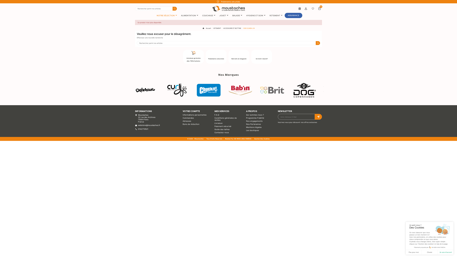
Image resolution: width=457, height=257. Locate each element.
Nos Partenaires (253, 124)
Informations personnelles (195, 115)
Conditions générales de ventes (225, 119)
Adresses (187, 121)
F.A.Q (216, 115)
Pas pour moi (414, 252)
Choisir (429, 252)
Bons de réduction (191, 124)
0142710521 (143, 129)
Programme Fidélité (255, 118)
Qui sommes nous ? (255, 115)
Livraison (218, 123)
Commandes (188, 118)
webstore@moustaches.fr (149, 125)
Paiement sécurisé (222, 126)
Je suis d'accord (446, 252)
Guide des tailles (222, 129)
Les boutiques (252, 130)
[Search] (175, 9)
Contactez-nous (221, 132)
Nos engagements (254, 121)
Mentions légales (254, 127)
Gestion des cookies (262, 139)
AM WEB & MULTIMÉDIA (242, 139)
